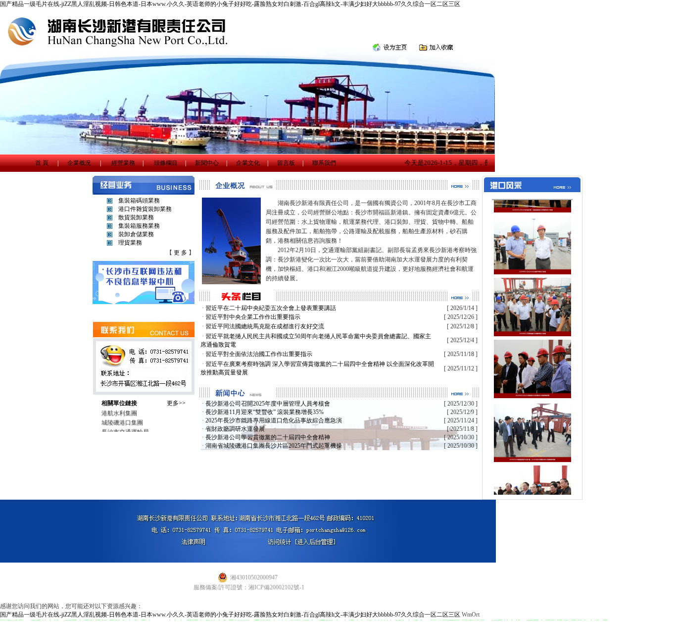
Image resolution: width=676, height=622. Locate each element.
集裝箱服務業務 (139, 225)
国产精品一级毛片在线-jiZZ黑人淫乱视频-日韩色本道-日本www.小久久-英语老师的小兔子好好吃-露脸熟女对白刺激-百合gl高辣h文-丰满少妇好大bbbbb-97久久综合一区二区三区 (230, 3)
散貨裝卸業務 (136, 217)
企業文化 (248, 162)
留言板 (286, 162)
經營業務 (123, 162)
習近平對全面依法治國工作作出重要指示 (258, 354)
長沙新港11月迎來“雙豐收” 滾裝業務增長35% (264, 412)
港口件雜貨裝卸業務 (145, 209)
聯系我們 (324, 162)
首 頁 (41, 162)
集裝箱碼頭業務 (139, 200)
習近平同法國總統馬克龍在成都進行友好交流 (264, 326)
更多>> (176, 403)
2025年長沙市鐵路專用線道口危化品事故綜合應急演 (273, 420)
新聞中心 (207, 162)
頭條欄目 (166, 162)
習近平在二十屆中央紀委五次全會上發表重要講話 (270, 308)
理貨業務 (130, 242)
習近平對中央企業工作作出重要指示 (252, 316)
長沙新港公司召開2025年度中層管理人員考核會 (267, 403)
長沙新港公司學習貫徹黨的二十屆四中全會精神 (267, 437)
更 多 (180, 252)
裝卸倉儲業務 (136, 234)
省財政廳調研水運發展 (235, 428)
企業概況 (79, 162)
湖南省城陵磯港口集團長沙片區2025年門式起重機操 (273, 445)
